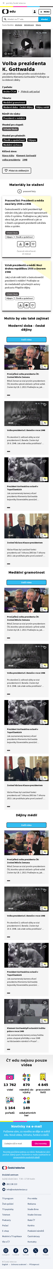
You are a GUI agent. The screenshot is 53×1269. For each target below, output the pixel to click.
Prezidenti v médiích (14, 118)
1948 (24, 159)
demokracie (29, 25)
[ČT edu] (8, 12)
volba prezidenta (11, 159)
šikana (38, 25)
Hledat (44, 19)
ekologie (18, 25)
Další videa (26, 339)
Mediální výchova (12, 144)
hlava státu (8, 155)
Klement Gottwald (26, 155)
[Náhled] (27, 244)
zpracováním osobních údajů (26, 1157)
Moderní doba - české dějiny (18, 107)
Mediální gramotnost (14, 102)
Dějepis (32, 140)
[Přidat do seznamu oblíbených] (33, 244)
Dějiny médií (42, 107)
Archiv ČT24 (9, 91)
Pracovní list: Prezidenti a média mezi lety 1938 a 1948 (24, 202)
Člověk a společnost (14, 140)
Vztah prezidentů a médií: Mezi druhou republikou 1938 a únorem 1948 (25, 268)
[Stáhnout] (20, 244)
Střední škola (10, 129)
